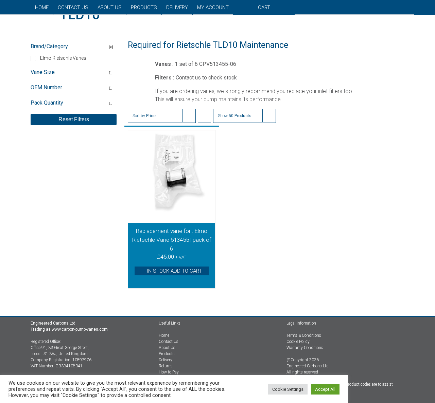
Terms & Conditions (303, 335)
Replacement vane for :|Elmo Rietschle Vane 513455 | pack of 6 (171, 239)
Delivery (165, 360)
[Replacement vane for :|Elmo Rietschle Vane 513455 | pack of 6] (171, 176)
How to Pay (169, 372)
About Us (167, 347)
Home (164, 335)
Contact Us (168, 341)
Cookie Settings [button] (287, 389)
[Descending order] (204, 116)
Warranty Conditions (304, 347)
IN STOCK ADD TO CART (174, 271)
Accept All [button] (325, 389)
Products (167, 353)
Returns (166, 366)
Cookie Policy (298, 341)
